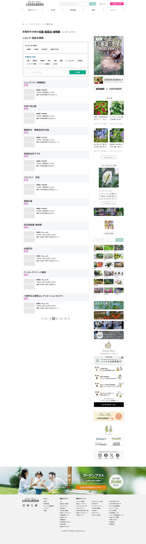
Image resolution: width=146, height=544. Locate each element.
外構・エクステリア (65, 526)
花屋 (28, 61)
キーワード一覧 (113, 508)
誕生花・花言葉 (64, 503)
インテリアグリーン (97, 506)
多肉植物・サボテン (65, 522)
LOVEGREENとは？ (114, 501)
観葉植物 (62, 519)
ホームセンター (70, 61)
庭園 (61, 61)
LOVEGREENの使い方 (115, 503)
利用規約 (112, 522)
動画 (45, 510)
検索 (93, 4)
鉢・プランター (96, 513)
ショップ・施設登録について (116, 515)
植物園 (42, 61)
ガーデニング (63, 506)
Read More (107, 203)
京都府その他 (54, 49)
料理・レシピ (63, 517)
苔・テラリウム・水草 (97, 501)
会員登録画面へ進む (108, 405)
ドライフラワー (80, 508)
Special (112, 10)
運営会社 (112, 524)
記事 (45, 501)
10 (61, 318)
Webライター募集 (114, 517)
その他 (55, 64)
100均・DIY (95, 503)
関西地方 (38, 24)
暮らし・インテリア (81, 503)
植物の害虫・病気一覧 (82, 510)
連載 (93, 10)
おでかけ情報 (80, 501)
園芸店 (35, 61)
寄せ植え (62, 508)
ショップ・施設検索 (29, 24)
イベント (46, 508)
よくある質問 (112, 510)
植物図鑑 (73, 10)
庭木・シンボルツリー (65, 513)
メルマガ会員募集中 (114, 506)
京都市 (29, 49)
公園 (55, 61)
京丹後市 (44, 49)
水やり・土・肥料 (96, 515)
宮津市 (36, 49)
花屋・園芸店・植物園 (49, 31)
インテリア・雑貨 (31, 64)
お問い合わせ (113, 519)
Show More (107, 157)
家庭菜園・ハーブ (64, 515)
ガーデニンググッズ (82, 506)
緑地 (49, 61)
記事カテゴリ (32, 10)
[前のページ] (45, 318)
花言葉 (53, 10)
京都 (43, 24)
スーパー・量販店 (45, 64)
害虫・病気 (63, 524)
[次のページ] (65, 318)
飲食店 (80, 61)
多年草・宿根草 (64, 510)
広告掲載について (114, 513)
